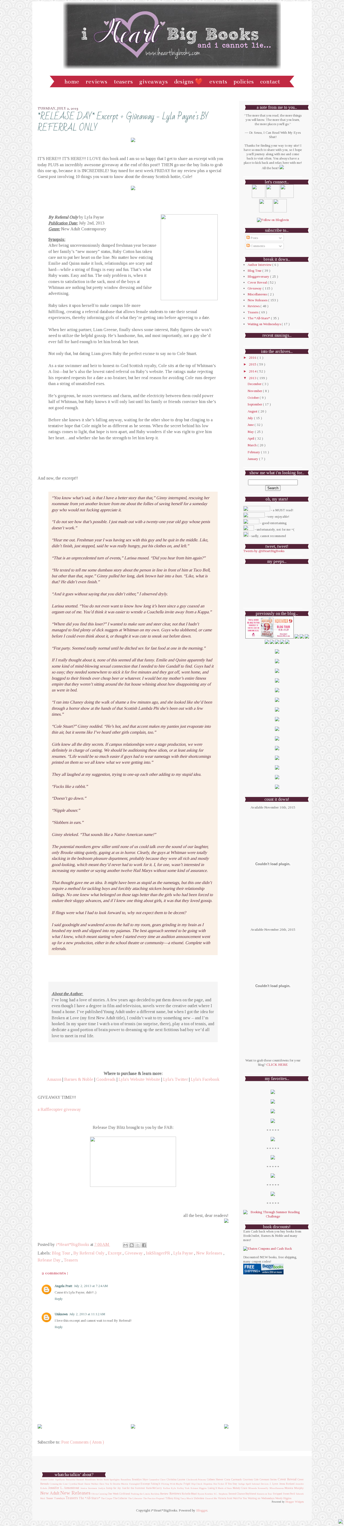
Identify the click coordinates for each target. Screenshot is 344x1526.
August (253, 411)
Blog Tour (61, 1253)
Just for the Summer (133, 1488)
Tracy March (186, 1498)
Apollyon (60, 1479)
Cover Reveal (258, 282)
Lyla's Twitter (175, 1079)
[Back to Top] (340, 1522)
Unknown (61, 1314)
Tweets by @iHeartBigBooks (263, 551)
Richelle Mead (189, 1493)
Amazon (54, 1079)
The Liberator (135, 1498)
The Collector (120, 1498)
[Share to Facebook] (144, 1245)
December (255, 384)
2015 (253, 364)
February (254, 452)
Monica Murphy (294, 1488)
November (255, 391)
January (253, 459)
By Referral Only (89, 1253)
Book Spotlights (112, 1479)
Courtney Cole (251, 1479)
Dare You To (105, 1483)
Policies (244, 81)
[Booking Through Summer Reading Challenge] (272, 1216)
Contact (270, 81)
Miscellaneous (258, 294)
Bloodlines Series (94, 1479)
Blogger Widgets (294, 1501)
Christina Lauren (176, 1479)
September (255, 404)
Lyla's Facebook (205, 1079)
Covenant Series (268, 1479)
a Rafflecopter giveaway (59, 1109)
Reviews (96, 81)
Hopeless (207, 1483)
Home (71, 81)
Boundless (126, 1479)
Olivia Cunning (99, 1493)
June (251, 425)
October (254, 398)
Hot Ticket (218, 1483)
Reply (59, 1299)
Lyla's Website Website (139, 1079)
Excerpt (115, 1253)
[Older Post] (226, 1426)
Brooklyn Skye (140, 1479)
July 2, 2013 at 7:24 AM (91, 1286)
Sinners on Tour (264, 1493)
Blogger (201, 1510)
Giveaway (134, 1253)
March (252, 445)
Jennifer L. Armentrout (64, 1488)
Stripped (277, 1493)
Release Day (50, 1260)
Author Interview (260, 265)
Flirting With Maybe (171, 1483)
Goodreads (106, 1079)
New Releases (209, 1253)
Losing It (212, 1488)
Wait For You (240, 1498)
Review (164, 1493)
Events (218, 81)
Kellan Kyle (169, 1488)
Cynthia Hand (76, 1483)
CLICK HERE (277, 1065)
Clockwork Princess (196, 1479)
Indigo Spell (244, 1483)
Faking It (155, 1483)
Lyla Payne (183, 1253)
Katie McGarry (154, 1488)
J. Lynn (274, 1483)
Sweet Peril (289, 1493)
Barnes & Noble (78, 1079)
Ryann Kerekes (205, 1493)
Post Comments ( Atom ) (82, 1442)
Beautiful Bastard (75, 1479)
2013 (253, 378)
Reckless (155, 1493)
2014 (253, 371)
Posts (254, 238)
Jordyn (101, 1488)
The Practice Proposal (153, 1498)
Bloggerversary (259, 276)
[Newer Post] (40, 1426)
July (251, 418)
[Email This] (125, 1245)
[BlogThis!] (131, 1245)
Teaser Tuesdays (55, 1498)
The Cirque (106, 1498)
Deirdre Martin (120, 1483)
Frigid (187, 1483)
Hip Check (197, 1483)
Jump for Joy (113, 1488)
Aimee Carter (47, 1479)
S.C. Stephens (220, 1493)
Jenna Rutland (287, 1483)
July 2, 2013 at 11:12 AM (87, 1314)
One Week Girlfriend (119, 1493)
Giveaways (153, 81)
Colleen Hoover (215, 1479)
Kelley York (183, 1488)
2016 (253, 358)
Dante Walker (91, 1483)
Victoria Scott (225, 1498)
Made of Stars (225, 1488)
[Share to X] (138, 1245)
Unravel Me (211, 1498)
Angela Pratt (63, 1286)
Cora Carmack (233, 1479)
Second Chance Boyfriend (242, 1493)
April (251, 438)
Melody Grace (240, 1488)
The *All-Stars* (259, 318)
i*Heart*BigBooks (73, 1244)
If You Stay (231, 1483)
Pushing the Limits (140, 1493)
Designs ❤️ (188, 81)
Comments (257, 246)
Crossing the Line (59, 1483)
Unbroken (199, 1498)
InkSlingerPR (158, 1253)
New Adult (49, 1493)
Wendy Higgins (283, 1498)
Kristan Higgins (199, 1488)
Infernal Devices (260, 1483)
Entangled (134, 1483)
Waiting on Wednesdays (265, 324)
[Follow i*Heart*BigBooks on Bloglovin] (273, 220)
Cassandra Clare (157, 1479)
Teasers (123, 81)
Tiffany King (172, 1498)
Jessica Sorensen (88, 1488)
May (251, 432)
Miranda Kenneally (258, 1488)
